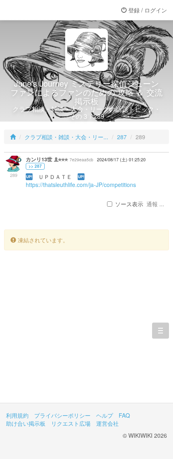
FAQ (124, 415)
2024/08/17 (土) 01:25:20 (121, 159)
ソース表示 (129, 204)
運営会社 (107, 423)
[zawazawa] (38, 10)
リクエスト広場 (71, 423)
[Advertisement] (86, 332)
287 (122, 137)
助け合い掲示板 (25, 423)
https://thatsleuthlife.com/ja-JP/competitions (81, 185)
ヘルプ (104, 415)
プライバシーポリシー (62, 415)
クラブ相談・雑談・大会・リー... (66, 137)
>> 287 (35, 166)
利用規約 (17, 415)
